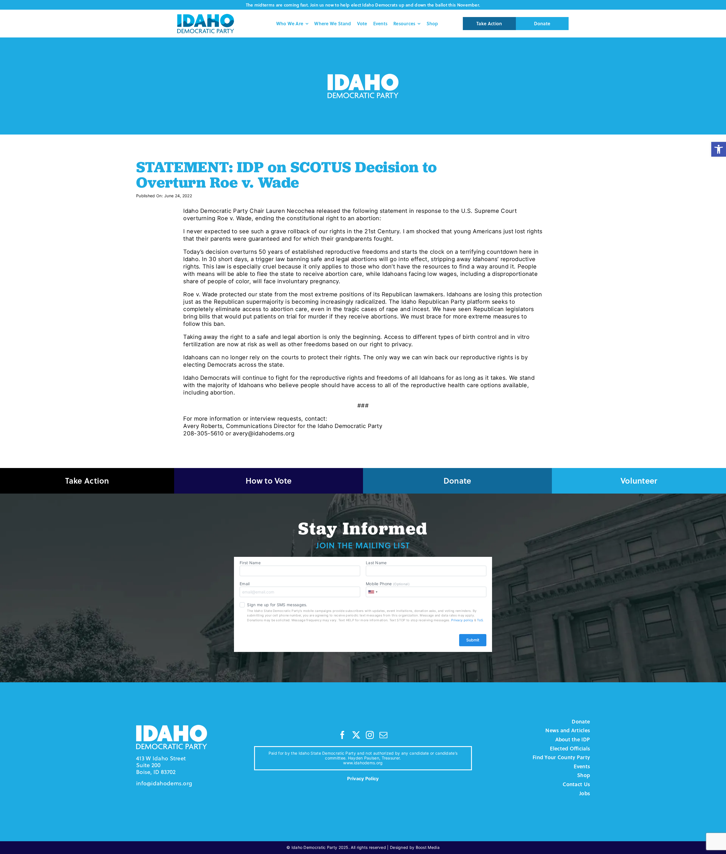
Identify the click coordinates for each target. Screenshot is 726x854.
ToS (480, 620)
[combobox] (372, 592)
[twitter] (356, 735)
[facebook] (342, 735)
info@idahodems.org (164, 783)
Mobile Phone (388, 583)
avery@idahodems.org (263, 433)
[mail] (383, 735)
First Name (250, 562)
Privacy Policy (363, 778)
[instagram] (370, 735)
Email (245, 583)
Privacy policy (462, 620)
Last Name (376, 562)
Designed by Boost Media (415, 847)
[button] (718, 149)
